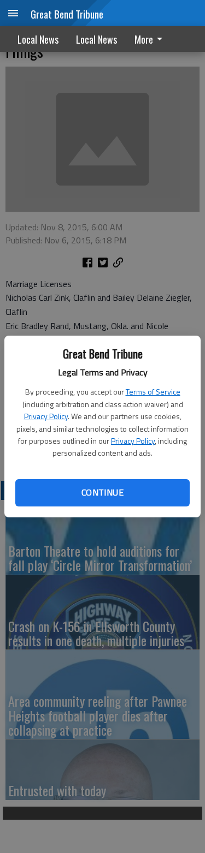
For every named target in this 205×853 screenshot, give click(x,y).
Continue (102, 492)
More (143, 39)
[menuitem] (151, 39)
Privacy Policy (46, 416)
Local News (37, 39)
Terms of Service (153, 391)
